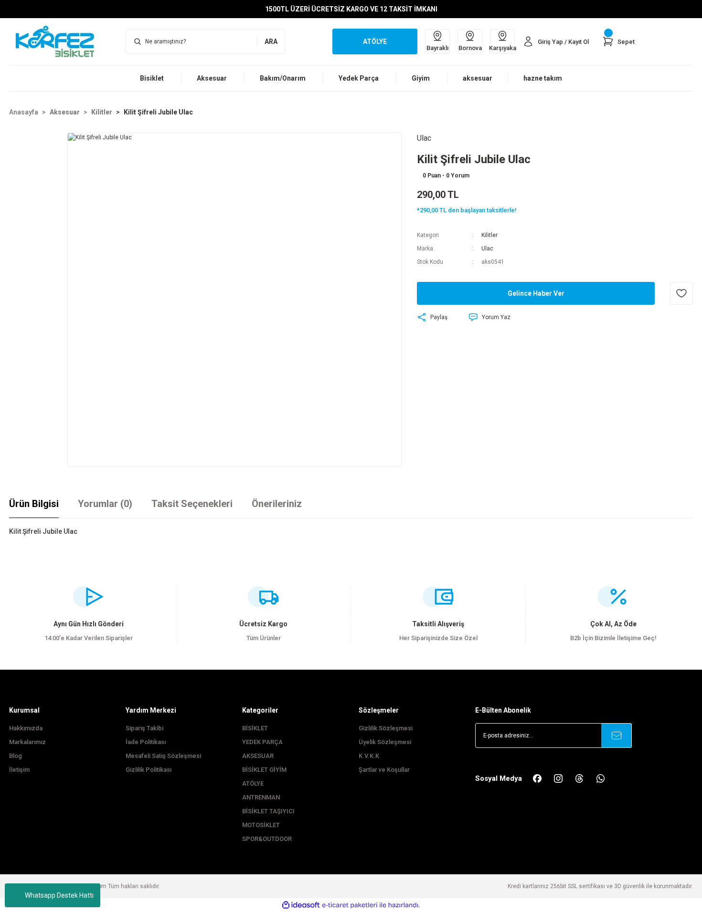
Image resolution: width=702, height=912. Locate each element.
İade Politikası (146, 742)
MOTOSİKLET (261, 825)
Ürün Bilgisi (34, 503)
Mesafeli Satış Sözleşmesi (163, 755)
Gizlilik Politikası (148, 769)
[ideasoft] (301, 905)
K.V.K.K (369, 755)
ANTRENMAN (261, 797)
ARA (271, 41)
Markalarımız (27, 742)
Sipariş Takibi (144, 728)
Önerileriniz (277, 503)
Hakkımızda (26, 728)
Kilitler (489, 235)
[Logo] (59, 41)
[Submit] (616, 735)
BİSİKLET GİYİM (264, 769)
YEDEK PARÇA (262, 742)
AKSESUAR (258, 755)
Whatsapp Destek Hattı (59, 895)
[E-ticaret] (350, 905)
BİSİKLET (255, 728)
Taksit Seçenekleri (192, 503)
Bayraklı (437, 48)
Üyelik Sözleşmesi (385, 742)
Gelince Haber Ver (536, 293)
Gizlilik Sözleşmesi (386, 728)
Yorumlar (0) (105, 503)
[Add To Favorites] (681, 293)
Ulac (487, 248)
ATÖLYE (253, 783)
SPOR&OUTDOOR (267, 838)
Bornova (470, 48)
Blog (15, 755)
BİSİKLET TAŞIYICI (268, 811)
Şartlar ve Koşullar (384, 769)
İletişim (19, 769)
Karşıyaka (502, 48)
